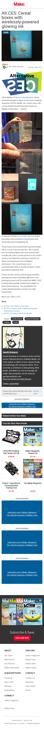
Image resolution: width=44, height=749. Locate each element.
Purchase (8, 678)
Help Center (30, 686)
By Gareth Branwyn (16, 66)
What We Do (9, 659)
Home (6, 32)
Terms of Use (27, 720)
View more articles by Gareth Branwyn (17, 379)
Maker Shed (31, 663)
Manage (7, 686)
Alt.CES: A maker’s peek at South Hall (18, 313)
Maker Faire (30, 659)
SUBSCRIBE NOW (22, 638)
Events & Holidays (32, 319)
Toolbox (7, 322)
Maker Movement (11, 667)
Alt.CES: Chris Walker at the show (16, 306)
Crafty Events (17, 319)
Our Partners (9, 663)
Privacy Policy (16, 720)
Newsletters (9, 690)
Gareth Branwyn (10, 352)
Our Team (8, 655)
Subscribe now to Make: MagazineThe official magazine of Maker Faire (22, 405)
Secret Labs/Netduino (24, 97)
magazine (32, 655)
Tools (16, 322)
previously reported (26, 236)
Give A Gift (8, 682)
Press (28, 690)
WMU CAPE (16, 296)
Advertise (29, 682)
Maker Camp (31, 667)
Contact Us (30, 678)
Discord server (36, 392)
